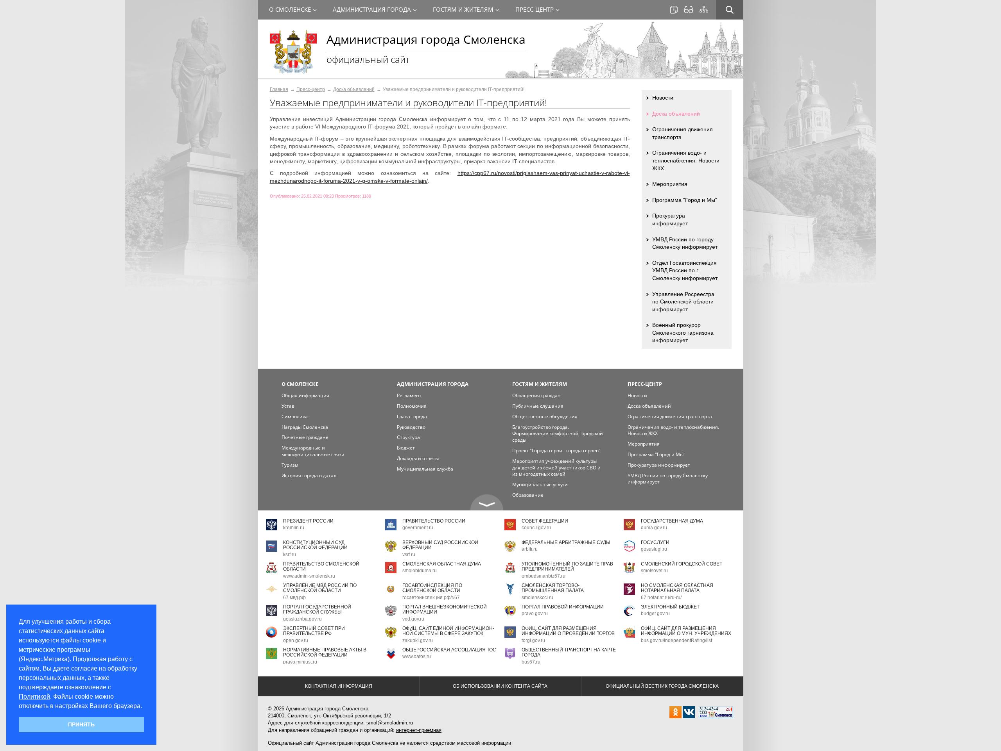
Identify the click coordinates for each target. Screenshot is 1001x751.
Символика (295, 416)
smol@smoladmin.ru (389, 723)
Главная (279, 89)
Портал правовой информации (563, 607)
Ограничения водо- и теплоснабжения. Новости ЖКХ (685, 160)
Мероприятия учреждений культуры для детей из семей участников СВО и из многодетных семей (556, 468)
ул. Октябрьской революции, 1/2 (352, 716)
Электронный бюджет (670, 607)
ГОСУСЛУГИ (655, 542)
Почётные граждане (305, 437)
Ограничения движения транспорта (682, 133)
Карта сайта (704, 9)
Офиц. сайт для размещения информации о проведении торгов (568, 631)
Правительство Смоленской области (321, 566)
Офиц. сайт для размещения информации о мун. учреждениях (686, 631)
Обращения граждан (536, 395)
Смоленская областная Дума (441, 564)
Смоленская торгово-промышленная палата (553, 588)
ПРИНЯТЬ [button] (81, 724)
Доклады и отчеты (418, 458)
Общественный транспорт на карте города (569, 652)
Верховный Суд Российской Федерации (440, 545)
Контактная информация (338, 686)
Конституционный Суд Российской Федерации (315, 545)
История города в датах (309, 475)
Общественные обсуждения (545, 416)
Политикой (34, 696)
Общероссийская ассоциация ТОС (449, 650)
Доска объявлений (354, 89)
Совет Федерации (545, 521)
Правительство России (433, 521)
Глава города (412, 416)
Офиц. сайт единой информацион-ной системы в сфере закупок (448, 631)
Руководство (411, 427)
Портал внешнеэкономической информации (444, 609)
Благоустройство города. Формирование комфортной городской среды (557, 434)
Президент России (308, 521)
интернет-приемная (418, 730)
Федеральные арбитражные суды (566, 542)
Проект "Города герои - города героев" (556, 450)
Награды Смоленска (305, 427)
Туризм (290, 465)
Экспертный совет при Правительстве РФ (314, 631)
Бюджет (406, 447)
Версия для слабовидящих (688, 9)
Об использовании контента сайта (500, 686)
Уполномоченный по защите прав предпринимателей (567, 566)
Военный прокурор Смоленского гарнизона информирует (683, 332)
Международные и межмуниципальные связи (313, 451)
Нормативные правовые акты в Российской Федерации (324, 652)
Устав (288, 406)
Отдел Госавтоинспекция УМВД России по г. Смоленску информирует (685, 270)
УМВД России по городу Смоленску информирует (685, 243)
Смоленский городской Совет (681, 564)
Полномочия (412, 406)
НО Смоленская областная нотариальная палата (677, 588)
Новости (662, 98)
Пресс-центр (310, 89)
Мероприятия (669, 184)
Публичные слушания (537, 406)
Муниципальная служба (425, 469)
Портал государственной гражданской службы (317, 609)
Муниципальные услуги (540, 484)
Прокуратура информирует (670, 219)
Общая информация (305, 395)
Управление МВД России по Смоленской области (320, 588)
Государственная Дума (672, 521)
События (674, 10)
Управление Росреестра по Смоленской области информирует (683, 301)
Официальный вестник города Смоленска (662, 686)
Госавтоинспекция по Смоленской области (432, 588)
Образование (528, 495)
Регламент (409, 395)
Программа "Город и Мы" (684, 200)
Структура (408, 437)
